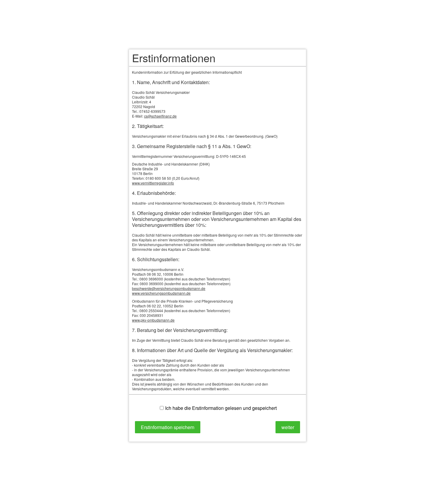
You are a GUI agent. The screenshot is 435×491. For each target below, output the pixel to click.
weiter (287, 427)
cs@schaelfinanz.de (160, 115)
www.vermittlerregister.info (153, 182)
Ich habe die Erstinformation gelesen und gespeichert (221, 408)
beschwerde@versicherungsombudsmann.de (168, 288)
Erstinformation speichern (167, 427)
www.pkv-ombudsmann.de (153, 319)
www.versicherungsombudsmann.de (161, 293)
